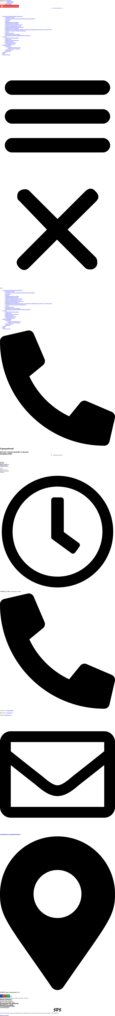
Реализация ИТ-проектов (9, 1003)
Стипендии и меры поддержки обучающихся (15, 30)
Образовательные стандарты (11, 23)
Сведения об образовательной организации (12, 16)
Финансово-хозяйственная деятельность (14, 27)
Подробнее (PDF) (6, 454)
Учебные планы (9, 49)
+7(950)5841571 (9, 3)
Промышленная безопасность (12, 40)
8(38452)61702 (8, 4)
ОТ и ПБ (5, 36)
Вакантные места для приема (12, 28)
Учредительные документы (6, 1000)
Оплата (7, 31)
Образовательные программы (12, 22)
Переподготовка (6, 54)
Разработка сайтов (7, 1005)
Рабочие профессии (7, 45)
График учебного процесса (14, 48)
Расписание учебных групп (14, 47)
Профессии (7, 51)
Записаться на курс (9, 33)
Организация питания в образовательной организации (17, 35)
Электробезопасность (10, 43)
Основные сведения (9, 17)
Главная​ (2, 462)
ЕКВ (4, 53)
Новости (7, 21)
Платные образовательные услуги (13, 25)
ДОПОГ (4, 52)
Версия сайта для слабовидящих (10, 6)
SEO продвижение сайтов (7, 1006)
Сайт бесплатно (4, 1007)
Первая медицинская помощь (12, 37)
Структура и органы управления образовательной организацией (20, 18)
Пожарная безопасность (10, 42)
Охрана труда (8, 39)
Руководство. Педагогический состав (13, 24)
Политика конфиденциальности (7, 1001)
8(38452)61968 (10, 1)
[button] (57, 172)
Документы (8, 19)
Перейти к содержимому (5, 0)
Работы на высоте (9, 41)
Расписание (8, 46)
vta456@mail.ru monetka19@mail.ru (10, 834)
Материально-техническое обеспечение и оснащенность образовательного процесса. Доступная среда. (28, 29)
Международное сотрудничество (12, 34)
